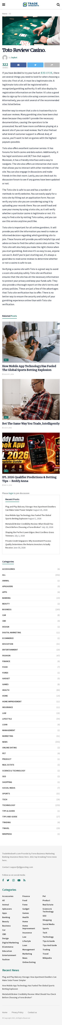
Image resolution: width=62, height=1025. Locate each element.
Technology (8, 805)
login (11, 493)
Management (8, 730)
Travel (5, 828)
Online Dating (9, 747)
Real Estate (8, 764)
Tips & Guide (8, 811)
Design (5, 626)
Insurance (7, 707)
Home (4, 14)
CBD (4, 620)
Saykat (14, 57)
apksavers (7, 586)
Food (5, 667)
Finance (6, 661)
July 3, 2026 (8, 428)
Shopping (7, 782)
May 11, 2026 (8, 485)
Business (6, 609)
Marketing (7, 736)
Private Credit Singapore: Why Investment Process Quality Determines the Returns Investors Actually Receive (28, 544)
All (10, 14)
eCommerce (8, 638)
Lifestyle (7, 718)
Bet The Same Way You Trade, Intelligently (30, 423)
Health (5, 690)
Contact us (32, 1012)
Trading (6, 822)
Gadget (6, 678)
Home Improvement (12, 701)
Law (4, 713)
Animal (5, 580)
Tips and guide (9, 816)
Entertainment (10, 649)
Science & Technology (13, 770)
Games (5, 684)
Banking (6, 598)
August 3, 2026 (9, 374)
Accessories (8, 569)
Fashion (6, 655)
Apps (4, 592)
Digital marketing (11, 632)
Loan (4, 724)
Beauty (5, 603)
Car (4, 615)
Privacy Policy (17, 1012)
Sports (6, 793)
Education (7, 644)
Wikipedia (7, 834)
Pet (4, 753)
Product (6, 759)
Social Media (8, 787)
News (5, 741)
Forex (5, 672)
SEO (4, 776)
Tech (4, 799)
